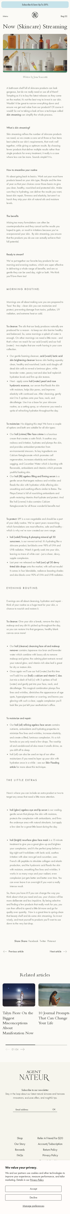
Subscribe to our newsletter (35, 1090)
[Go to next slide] (22, 1049)
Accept (33, 1188)
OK (54, 1109)
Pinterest (51, 941)
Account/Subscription (50, 1144)
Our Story (19, 1144)
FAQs (20, 1155)
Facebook (33, 941)
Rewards (20, 1149)
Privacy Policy (37, 1180)
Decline (33, 1197)
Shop (20, 1138)
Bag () (64, 16)
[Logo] (35, 15)
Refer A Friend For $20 (50, 1138)
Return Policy (50, 1149)
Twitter (43, 941)
